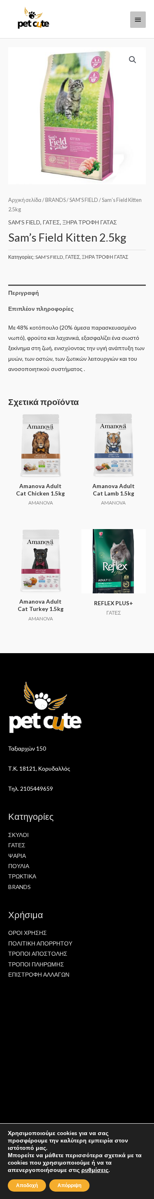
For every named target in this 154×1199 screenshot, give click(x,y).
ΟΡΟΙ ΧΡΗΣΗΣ (27, 932)
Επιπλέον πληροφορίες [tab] (41, 308)
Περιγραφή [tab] (23, 292)
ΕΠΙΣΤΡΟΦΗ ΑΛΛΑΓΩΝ (38, 974)
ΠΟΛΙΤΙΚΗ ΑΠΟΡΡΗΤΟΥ (40, 943)
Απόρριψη (69, 1185)
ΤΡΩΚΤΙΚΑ (22, 876)
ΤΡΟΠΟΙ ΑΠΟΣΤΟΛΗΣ (37, 953)
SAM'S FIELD (83, 200)
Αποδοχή (27, 1185)
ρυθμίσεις (94, 1170)
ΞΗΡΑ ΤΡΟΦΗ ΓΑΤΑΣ (89, 222)
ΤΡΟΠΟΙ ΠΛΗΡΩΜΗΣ (36, 964)
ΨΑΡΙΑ (17, 855)
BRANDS (55, 200)
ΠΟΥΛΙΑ (18, 865)
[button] (132, 59)
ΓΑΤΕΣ (51, 222)
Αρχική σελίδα (24, 200)
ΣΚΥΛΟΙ (18, 834)
